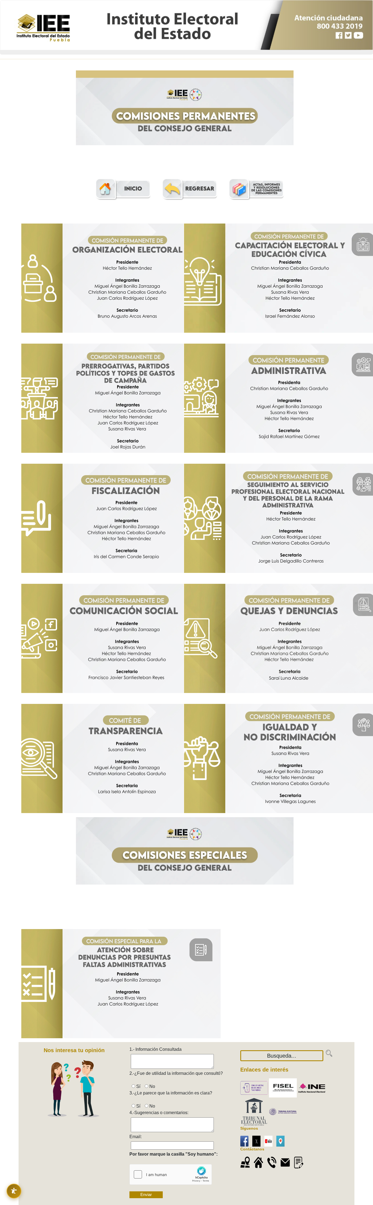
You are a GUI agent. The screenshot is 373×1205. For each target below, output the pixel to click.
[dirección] (260, 1162)
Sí (139, 1086)
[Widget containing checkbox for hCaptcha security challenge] (170, 1174)
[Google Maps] (246, 1162)
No (151, 1086)
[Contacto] (300, 1162)
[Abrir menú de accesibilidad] (14, 1191)
